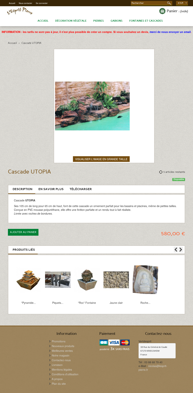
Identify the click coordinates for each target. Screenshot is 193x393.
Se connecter (41, 3)
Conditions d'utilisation (65, 374)
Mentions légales (62, 369)
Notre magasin (60, 355)
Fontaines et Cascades (146, 21)
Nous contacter (25, 3)
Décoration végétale (71, 21)
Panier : (177, 11)
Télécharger (81, 189)
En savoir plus (51, 189)
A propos (57, 379)
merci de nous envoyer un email (170, 32)
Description (22, 189)
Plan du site (59, 383)
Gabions (117, 21)
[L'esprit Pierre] (19, 11)
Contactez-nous (61, 360)
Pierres (98, 21)
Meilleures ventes (62, 351)
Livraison (57, 365)
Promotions (58, 341)
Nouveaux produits (63, 346)
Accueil (12, 3)
